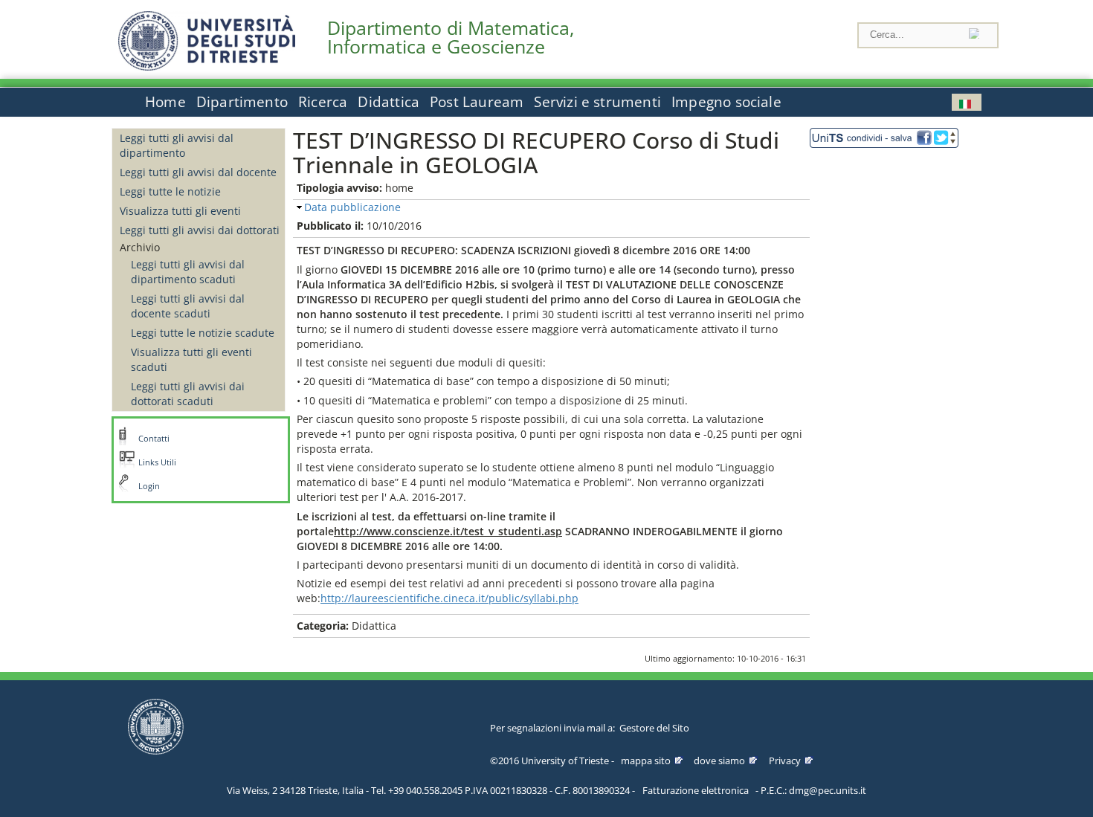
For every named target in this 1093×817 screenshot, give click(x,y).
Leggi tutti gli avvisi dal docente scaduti (188, 305)
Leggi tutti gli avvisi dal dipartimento (176, 145)
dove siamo (719, 760)
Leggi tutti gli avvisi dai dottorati (200, 230)
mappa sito (646, 760)
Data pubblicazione (352, 207)
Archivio (140, 247)
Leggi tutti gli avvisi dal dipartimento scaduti (188, 271)
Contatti (154, 438)
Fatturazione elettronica (695, 790)
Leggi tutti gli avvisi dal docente (198, 172)
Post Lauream (476, 102)
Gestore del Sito (654, 727)
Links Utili (157, 462)
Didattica (388, 102)
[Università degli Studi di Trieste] (206, 66)
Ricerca (322, 102)
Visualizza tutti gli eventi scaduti (191, 359)
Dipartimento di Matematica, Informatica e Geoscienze (450, 37)
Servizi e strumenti (597, 102)
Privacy (785, 760)
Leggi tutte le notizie (170, 191)
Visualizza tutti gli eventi (180, 211)
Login (149, 486)
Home (165, 102)
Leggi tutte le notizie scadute (202, 333)
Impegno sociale (726, 102)
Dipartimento (242, 102)
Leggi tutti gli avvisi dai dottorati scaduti (188, 393)
